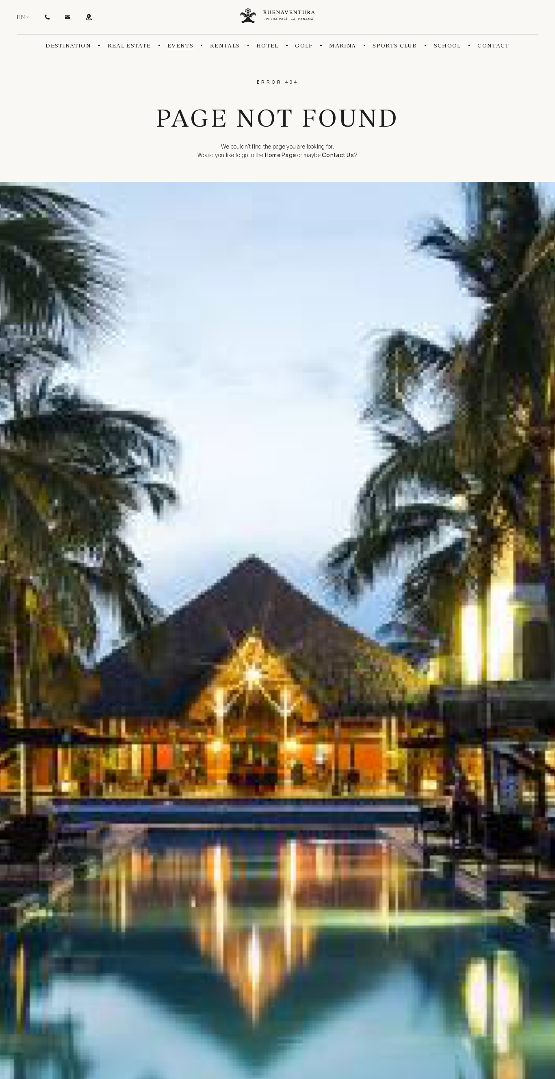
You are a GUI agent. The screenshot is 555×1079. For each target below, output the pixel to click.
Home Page (280, 155)
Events (180, 45)
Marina (342, 45)
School (447, 45)
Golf (303, 45)
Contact (493, 45)
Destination (68, 45)
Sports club (395, 45)
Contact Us (338, 155)
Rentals (225, 45)
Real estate (129, 45)
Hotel (267, 45)
